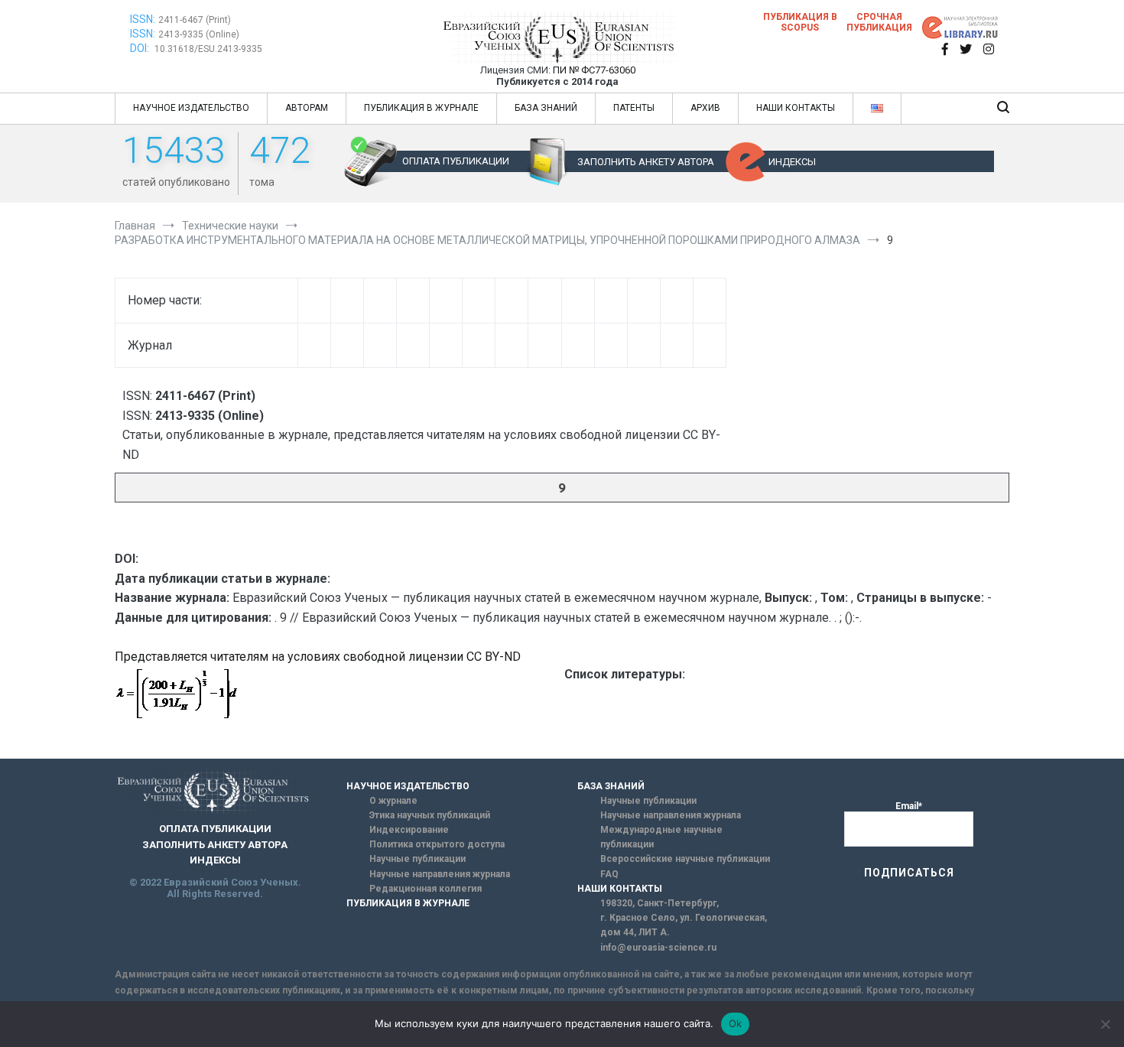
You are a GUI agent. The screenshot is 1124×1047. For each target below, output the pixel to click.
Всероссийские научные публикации (685, 859)
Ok (735, 1023)
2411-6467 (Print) (194, 20)
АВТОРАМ (306, 107)
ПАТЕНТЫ (634, 107)
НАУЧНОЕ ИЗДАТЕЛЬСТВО (191, 107)
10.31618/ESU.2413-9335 (208, 49)
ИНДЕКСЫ (792, 161)
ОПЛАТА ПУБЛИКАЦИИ (455, 161)
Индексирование (409, 829)
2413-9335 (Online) (198, 34)
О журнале (393, 800)
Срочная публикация (879, 22)
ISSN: (142, 19)
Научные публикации (417, 859)
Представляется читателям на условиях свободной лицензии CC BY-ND (318, 656)
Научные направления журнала (439, 874)
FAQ (609, 874)
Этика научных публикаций (429, 815)
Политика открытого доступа (437, 844)
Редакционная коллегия (425, 888)
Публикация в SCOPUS (800, 22)
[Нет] (1105, 1024)
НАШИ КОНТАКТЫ (795, 107)
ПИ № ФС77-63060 (594, 70)
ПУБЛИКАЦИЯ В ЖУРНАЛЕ (421, 107)
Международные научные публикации (661, 837)
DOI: (140, 48)
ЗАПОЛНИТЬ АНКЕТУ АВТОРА (645, 161)
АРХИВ (705, 107)
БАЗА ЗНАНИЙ (546, 107)
